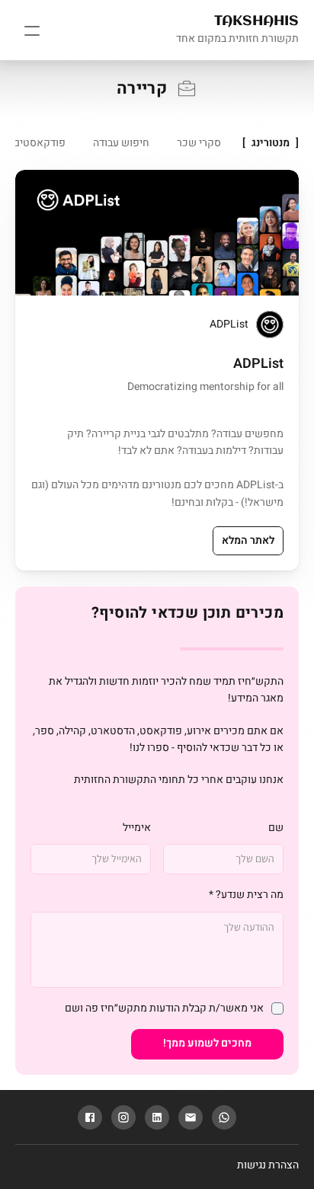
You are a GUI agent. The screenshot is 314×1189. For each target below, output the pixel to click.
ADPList (229, 324)
